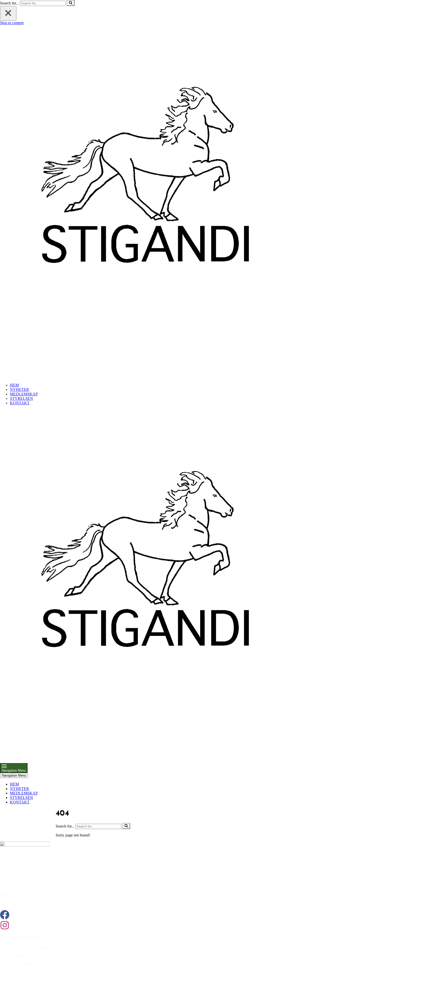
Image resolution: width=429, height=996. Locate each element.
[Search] (70, 3)
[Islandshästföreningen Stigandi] (146, 376)
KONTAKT (20, 403)
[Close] (8, 13)
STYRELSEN (21, 398)
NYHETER (19, 389)
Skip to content (12, 23)
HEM (14, 385)
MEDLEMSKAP (24, 394)
